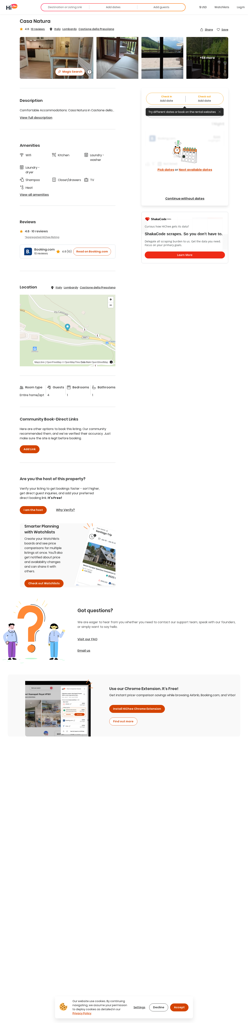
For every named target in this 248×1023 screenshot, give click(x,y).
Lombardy (69, 29)
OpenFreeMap (54, 362)
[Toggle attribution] (111, 362)
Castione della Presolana (96, 29)
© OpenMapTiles (71, 362)
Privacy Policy (81, 1013)
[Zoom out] (111, 305)
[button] (203, 7)
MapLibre (39, 362)
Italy (57, 29)
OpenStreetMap (99, 362)
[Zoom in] (111, 299)
